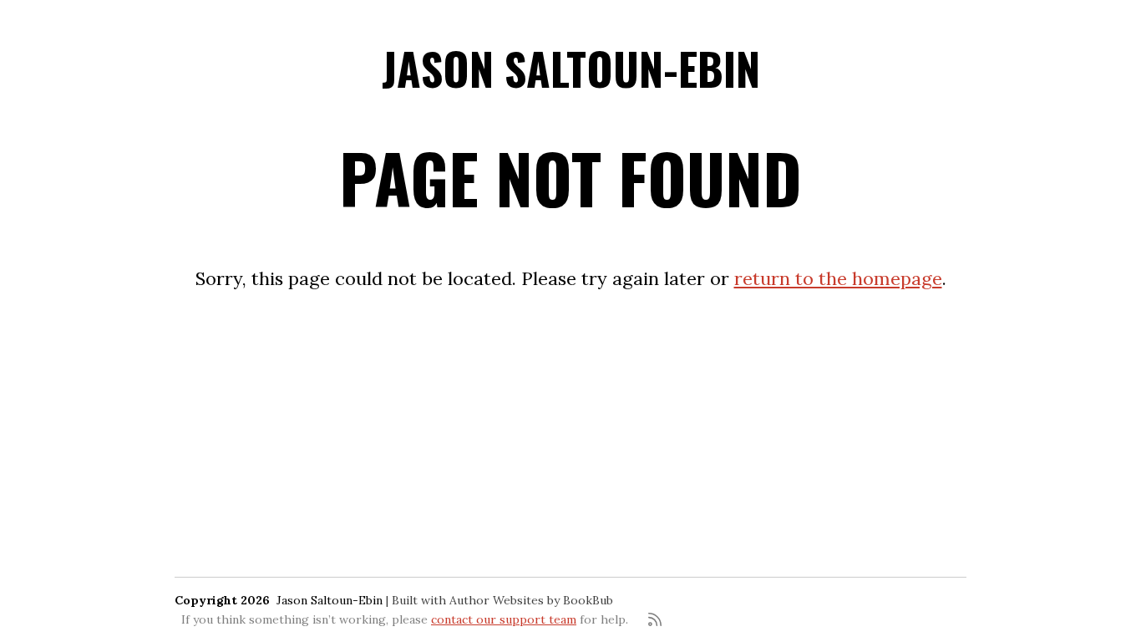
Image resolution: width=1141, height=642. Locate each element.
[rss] (655, 619)
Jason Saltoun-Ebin (571, 68)
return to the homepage (838, 278)
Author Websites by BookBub (531, 600)
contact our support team (503, 619)
